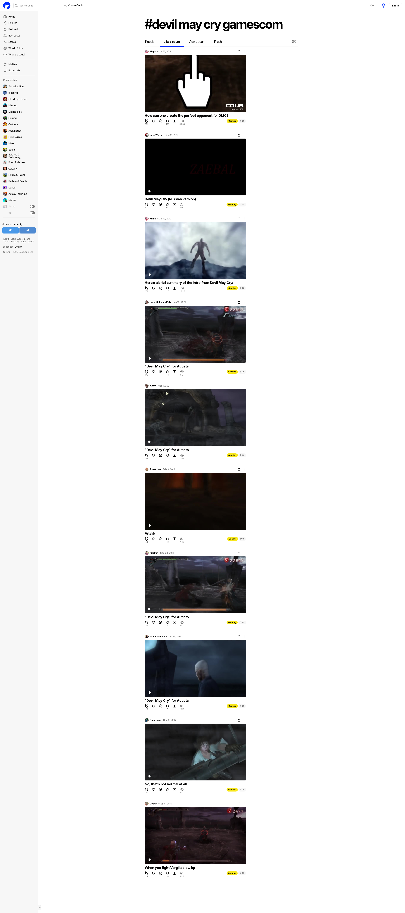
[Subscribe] (32, 206)
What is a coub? (16, 54)
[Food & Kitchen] (19, 162)
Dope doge (155, 720)
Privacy (15, 241)
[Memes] (19, 200)
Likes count (172, 42)
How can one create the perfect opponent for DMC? (187, 115)
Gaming (232, 121)
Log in (395, 5)
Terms (6, 241)
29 (242, 121)
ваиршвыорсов (158, 636)
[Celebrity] (19, 168)
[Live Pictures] (19, 137)
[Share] (239, 51)
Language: (12, 246)
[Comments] (160, 121)
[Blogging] (19, 93)
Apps (20, 238)
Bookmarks (14, 70)
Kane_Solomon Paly (160, 302)
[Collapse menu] (39, 907)
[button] (294, 42)
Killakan (154, 553)
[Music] (19, 143)
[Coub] (6, 5)
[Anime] (19, 206)
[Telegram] (27, 230)
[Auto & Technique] (19, 194)
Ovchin (153, 804)
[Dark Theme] (372, 5)
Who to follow (15, 48)
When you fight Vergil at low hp (170, 868)
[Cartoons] (19, 124)
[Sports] (19, 149)
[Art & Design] (19, 130)
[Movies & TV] (19, 112)
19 (242, 538)
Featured (13, 29)
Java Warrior (156, 135)
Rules (23, 241)
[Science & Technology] (19, 156)
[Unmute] (149, 191)
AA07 (153, 386)
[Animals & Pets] (19, 86)
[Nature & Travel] (19, 175)
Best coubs (14, 35)
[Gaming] (19, 118)
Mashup (232, 789)
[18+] (32, 212)
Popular (12, 22)
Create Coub (75, 5)
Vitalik (150, 533)
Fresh (218, 42)
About (6, 238)
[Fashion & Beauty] (19, 181)
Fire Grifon (155, 469)
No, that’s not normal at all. (166, 784)
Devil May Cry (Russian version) (170, 199)
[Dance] (19, 187)
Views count (197, 42)
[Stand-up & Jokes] (19, 99)
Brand (27, 238)
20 (242, 204)
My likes (12, 64)
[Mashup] (19, 105)
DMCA (31, 241)
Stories (12, 41)
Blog (13, 238)
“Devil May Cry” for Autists (167, 366)
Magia (153, 51)
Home (11, 16)
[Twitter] (10, 230)
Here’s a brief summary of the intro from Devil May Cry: (189, 283)
